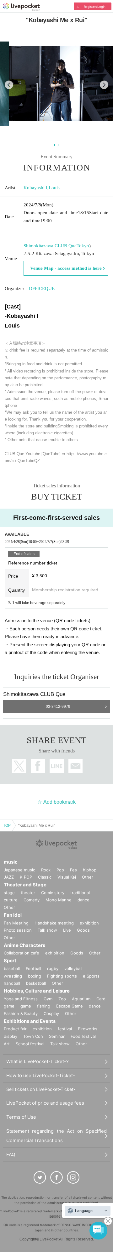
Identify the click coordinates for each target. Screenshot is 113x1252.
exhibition (89, 922)
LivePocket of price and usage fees (45, 1103)
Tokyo (83, 245)
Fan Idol (13, 915)
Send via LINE (57, 766)
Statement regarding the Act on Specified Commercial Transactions (56, 1135)
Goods (83, 930)
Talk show (47, 930)
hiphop (89, 869)
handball (12, 983)
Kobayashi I (35, 187)
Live (67, 930)
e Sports (91, 976)
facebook (38, 766)
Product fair (15, 1028)
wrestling (13, 976)
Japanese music (19, 869)
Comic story (52, 892)
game (25, 1005)
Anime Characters (24, 945)
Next (104, 85)
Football (33, 968)
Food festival (83, 1036)
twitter (19, 766)
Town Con (33, 1036)
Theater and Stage (25, 885)
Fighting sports (62, 976)
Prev (9, 85)
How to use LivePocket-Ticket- (40, 1075)
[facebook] (56, 1177)
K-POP (26, 877)
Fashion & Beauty (21, 1013)
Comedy (32, 899)
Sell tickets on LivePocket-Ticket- (40, 1089)
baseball (12, 968)
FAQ (10, 1154)
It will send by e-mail (75, 766)
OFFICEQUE (42, 288)
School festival (30, 1043)
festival (65, 1028)
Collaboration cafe (21, 952)
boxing (34, 976)
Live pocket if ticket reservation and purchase (21, 6)
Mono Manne (59, 899)
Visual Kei (66, 877)
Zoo (62, 998)
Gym (48, 998)
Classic (44, 877)
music (11, 862)
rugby (52, 968)
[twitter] (40, 1177)
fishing (43, 1005)
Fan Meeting (16, 922)
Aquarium (81, 998)
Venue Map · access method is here (66, 268)
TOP (7, 825)
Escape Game (69, 1005)
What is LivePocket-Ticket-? (37, 1061)
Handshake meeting (54, 922)
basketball (36, 983)
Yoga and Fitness (21, 998)
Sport (10, 961)
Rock (46, 869)
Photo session (18, 930)
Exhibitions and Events (30, 1021)
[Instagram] (73, 1177)
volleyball (73, 968)
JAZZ (9, 877)
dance (83, 899)
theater (28, 892)
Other (87, 877)
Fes (73, 869)
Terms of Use (21, 1117)
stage (9, 892)
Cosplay (51, 1013)
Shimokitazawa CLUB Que (50, 245)
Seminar (57, 1036)
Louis (54, 187)
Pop (60, 869)
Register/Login (94, 6)
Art (7, 1043)
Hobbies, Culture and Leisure (37, 991)
